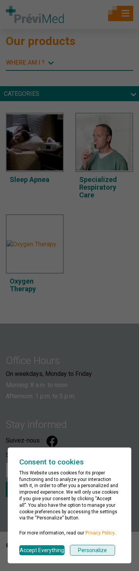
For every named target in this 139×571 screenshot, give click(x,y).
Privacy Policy (99, 533)
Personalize (92, 550)
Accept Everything (42, 550)
